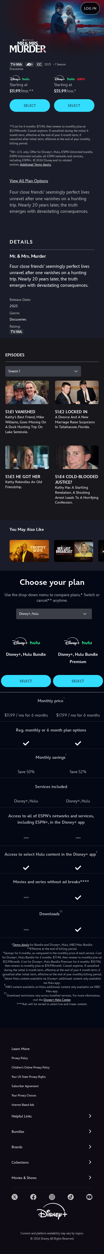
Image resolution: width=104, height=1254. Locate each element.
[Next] (95, 550)
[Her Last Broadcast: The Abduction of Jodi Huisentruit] (73, 551)
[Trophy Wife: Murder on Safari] (29, 551)
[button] (52, 1116)
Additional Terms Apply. (35, 164)
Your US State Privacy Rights (29, 1077)
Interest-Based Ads (23, 1105)
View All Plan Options (29, 180)
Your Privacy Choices (24, 1095)
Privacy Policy (20, 1058)
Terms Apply (21, 945)
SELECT (30, 105)
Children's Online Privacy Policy (30, 1067)
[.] (15, 1197)
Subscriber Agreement (25, 1086)
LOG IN (90, 8)
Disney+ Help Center (57, 1000)
